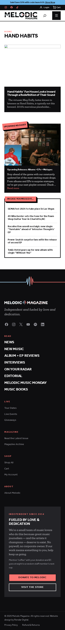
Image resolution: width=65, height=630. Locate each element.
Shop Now (50, 2)
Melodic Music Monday (25, 383)
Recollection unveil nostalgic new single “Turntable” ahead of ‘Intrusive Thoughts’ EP (31, 229)
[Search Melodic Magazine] (44, 15)
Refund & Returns (31, 625)
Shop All (8, 462)
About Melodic (12, 493)
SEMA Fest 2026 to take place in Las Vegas (31, 209)
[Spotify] (35, 324)
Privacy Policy (11, 625)
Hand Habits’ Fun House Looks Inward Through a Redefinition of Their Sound (31, 93)
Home (8, 31)
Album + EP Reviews (21, 355)
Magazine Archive (14, 444)
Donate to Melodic (32, 577)
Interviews (14, 362)
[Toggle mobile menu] (56, 15)
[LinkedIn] (42, 324)
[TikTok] (17, 7)
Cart (6, 468)
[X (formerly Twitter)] (21, 324)
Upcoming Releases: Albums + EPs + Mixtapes (29, 169)
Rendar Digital (21, 620)
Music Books (16, 389)
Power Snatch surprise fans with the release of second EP (32, 241)
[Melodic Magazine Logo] (20, 15)
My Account (11, 474)
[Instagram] (5, 7)
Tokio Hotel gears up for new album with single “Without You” (30, 251)
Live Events (10, 414)
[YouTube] (28, 324)
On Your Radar (17, 369)
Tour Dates (10, 408)
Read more (13, 188)
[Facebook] (11, 7)
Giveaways (10, 420)
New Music (14, 349)
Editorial (13, 376)
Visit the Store (32, 587)
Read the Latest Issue (16, 438)
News (9, 342)
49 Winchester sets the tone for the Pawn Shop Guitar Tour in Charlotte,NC (31, 218)
